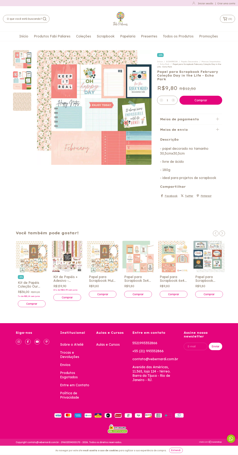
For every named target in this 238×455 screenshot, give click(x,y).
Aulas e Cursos (108, 344)
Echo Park (164, 64)
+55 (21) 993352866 (148, 351)
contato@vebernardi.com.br (155, 359)
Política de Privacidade (69, 395)
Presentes (149, 36)
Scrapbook (106, 36)
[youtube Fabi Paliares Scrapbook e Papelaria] (37, 342)
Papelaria (127, 36)
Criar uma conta (226, 3)
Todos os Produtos (178, 36)
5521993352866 (144, 343)
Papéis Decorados (189, 61)
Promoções (208, 36)
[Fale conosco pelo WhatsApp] (231, 439)
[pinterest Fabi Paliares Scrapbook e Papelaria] (46, 342)
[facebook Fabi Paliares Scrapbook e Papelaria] (28, 342)
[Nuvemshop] (210, 442)
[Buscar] (44, 18)
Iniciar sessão (205, 3)
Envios (65, 365)
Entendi (176, 450)
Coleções (83, 36)
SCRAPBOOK (172, 61)
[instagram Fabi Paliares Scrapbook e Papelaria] (18, 342)
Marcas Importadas (211, 61)
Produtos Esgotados (69, 375)
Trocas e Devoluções (69, 354)
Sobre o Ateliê (71, 344)
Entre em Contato (74, 385)
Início (23, 36)
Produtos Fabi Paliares (52, 36)
